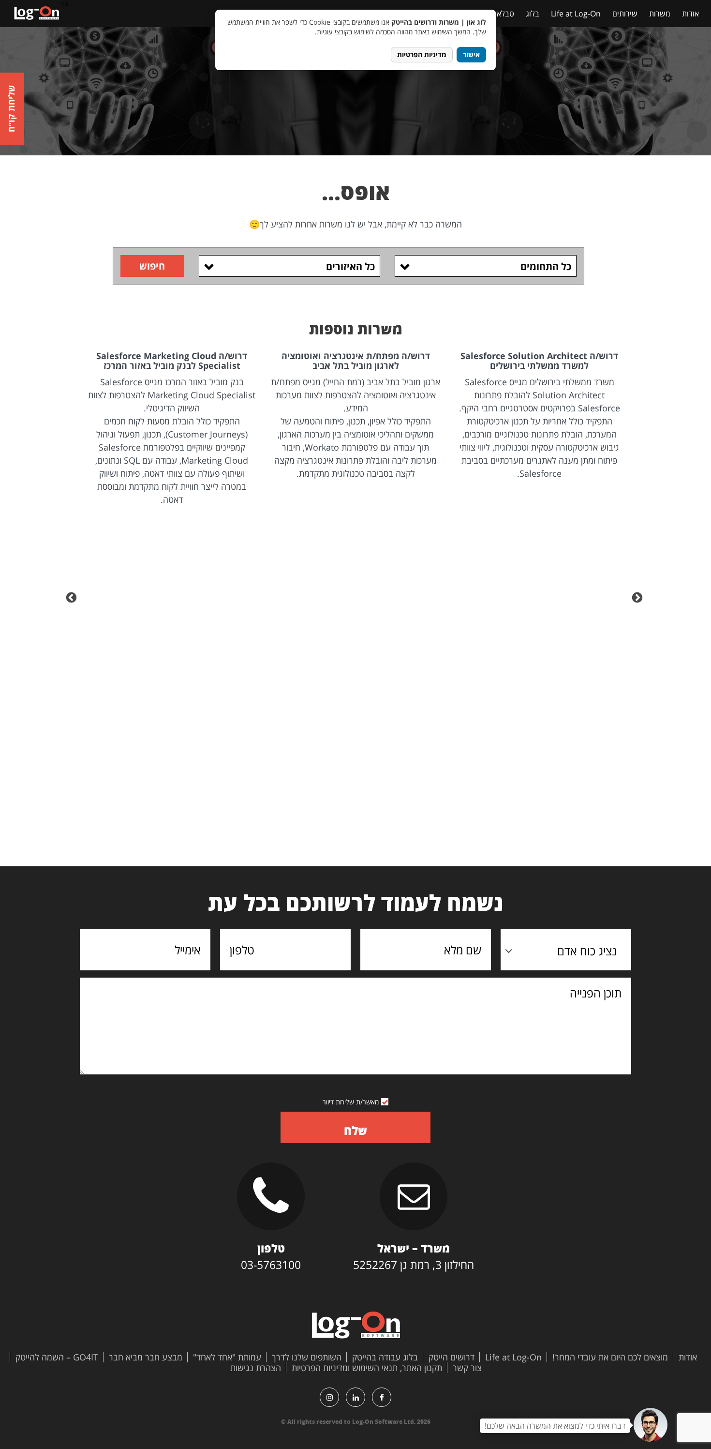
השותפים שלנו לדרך (306, 1357)
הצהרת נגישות (255, 1367)
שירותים (624, 13)
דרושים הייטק (451, 1357)
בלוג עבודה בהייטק (385, 1357)
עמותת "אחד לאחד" (227, 1357)
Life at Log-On (576, 13)
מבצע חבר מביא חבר (145, 1357)
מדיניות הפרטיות (421, 54)
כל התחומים (545, 266)
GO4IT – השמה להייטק (56, 1357)
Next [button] (72, 597)
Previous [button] (638, 597)
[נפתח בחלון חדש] (381, 1397)
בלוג (532, 13)
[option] (539, 415)
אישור (471, 54)
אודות (690, 13)
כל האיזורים (350, 266)
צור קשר (467, 1367)
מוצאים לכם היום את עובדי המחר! (610, 1357)
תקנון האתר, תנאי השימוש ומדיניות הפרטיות (367, 1367)
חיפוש (152, 265)
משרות (659, 13)
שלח (355, 1130)
